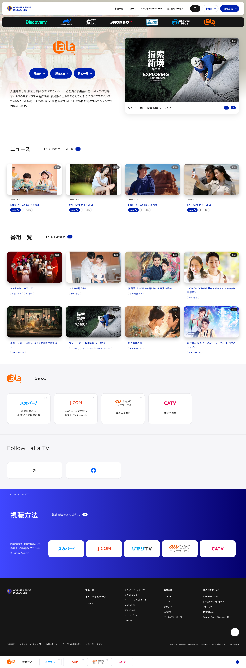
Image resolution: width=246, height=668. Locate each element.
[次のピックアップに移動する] (233, 108)
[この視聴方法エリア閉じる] (237, 662)
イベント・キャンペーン (151, 8)
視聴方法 (228, 8)
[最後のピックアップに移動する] (226, 108)
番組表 (209, 8)
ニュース (132, 8)
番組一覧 (119, 8)
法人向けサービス (175, 8)
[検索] (195, 8)
